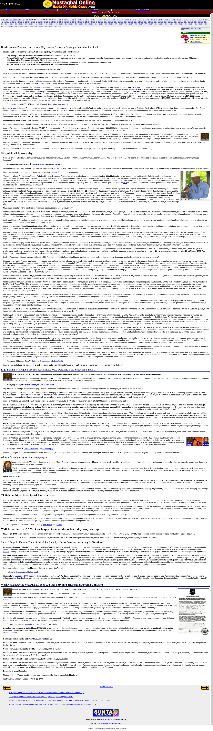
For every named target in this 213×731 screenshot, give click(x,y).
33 (138, 19)
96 (91, 22)
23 (112, 19)
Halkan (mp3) (32, 572)
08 (73, 19)
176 (142, 24)
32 (135, 19)
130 (202, 22)
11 (81, 19)
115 (152, 22)
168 (119, 24)
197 (5, 26)
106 (122, 22)
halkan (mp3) (56, 164)
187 (179, 24)
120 (169, 22)
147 (52, 24)
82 (54, 22)
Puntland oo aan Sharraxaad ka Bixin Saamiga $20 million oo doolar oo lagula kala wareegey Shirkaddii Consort (53, 704)
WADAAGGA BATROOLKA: (10, 19)
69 (21, 22)
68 (18, 22)
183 (165, 24)
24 (114, 19)
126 (189, 22)
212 (55, 26)
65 (10, 22)
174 (135, 24)
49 (177, 19)
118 (162, 22)
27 (122, 19)
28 (125, 19)
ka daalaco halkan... (33, 624)
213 (59, 26)
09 (75, 19)
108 (129, 22)
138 (22, 24)
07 (70, 19)
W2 (23, 19)
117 (159, 22)
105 (119, 22)
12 (83, 19)
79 (47, 22)
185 (172, 24)
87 (68, 22)
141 (32, 24)
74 (34, 22)
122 (175, 22)
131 (205, 22)
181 (159, 24)
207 (39, 26)
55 (193, 19)
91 (78, 22)
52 (185, 19)
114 (149, 22)
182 (162, 24)
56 (195, 19)
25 (117, 19)
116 (155, 22)
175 (139, 24)
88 (70, 22)
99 (99, 22)
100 (102, 22)
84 (60, 22)
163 (102, 24)
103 (112, 22)
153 (69, 24)
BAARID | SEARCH (106, 686)
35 (143, 19)
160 (92, 24)
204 (29, 26)
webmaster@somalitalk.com (111, 723)
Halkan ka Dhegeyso (39, 361)
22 (109, 19)
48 (174, 19)
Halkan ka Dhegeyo (15, 572)
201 (19, 26)
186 (175, 24)
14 (88, 19)
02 (60, 19)
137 (19, 24)
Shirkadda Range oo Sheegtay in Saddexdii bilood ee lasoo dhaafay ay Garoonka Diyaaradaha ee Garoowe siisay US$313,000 (59, 701)
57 (198, 19)
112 (142, 22)
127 (192, 22)
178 (149, 24)
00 (54, 19)
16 (94, 19)
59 (203, 19)
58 (201, 19)
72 (28, 22)
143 (39, 24)
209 (45, 26)
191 (192, 24)
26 (120, 19)
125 (185, 22)
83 (57, 22)
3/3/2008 (36, 87)
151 (62, 24)
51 (182, 19)
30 (130, 19)
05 (68, 19)
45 (169, 19)
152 (65, 24)
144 (42, 24)
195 (205, 24)
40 (156, 19)
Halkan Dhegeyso (39, 164)
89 (73, 22)
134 (9, 24)
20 (104, 19)
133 (5, 24)
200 (15, 26)
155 (75, 24)
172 (129, 24)
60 (206, 19)
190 (189, 24)
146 (49, 24)
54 (190, 19)
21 (107, 19)
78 (44, 22)
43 (164, 19)
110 (135, 22)
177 (145, 24)
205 (32, 26)
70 (23, 22)
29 (128, 19)
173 (132, 24)
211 (52, 26)
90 (75, 22)
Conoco (6, 552)
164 (105, 24)
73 (31, 22)
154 (72, 24)
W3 (27, 19)
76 (39, 22)
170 (122, 24)
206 (35, 26)
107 (125, 22)
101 (105, 22)
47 (172, 19)
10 (78, 19)
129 (199, 22)
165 (109, 24)
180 (155, 24)
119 (165, 22)
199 (12, 26)
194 (202, 24)
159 (89, 24)
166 (112, 24)
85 (62, 22)
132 (2, 24)
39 (154, 19)
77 (41, 22)
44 (167, 19)
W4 (30, 19)
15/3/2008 (136, 87)
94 (86, 22)
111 (139, 22)
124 (182, 22)
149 (59, 24)
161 (95, 24)
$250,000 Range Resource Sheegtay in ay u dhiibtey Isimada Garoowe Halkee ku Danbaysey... (46, 693)
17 (96, 19)
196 (2, 26)
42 (161, 19)
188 (182, 24)
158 (85, 24)
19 (101, 19)
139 (25, 24)
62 (2, 22)
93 (83, 22)
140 (29, 24)
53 (188, 19)
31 (133, 19)
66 (13, 22)
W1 (20, 19)
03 (62, 19)
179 (152, 24)
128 (195, 22)
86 (65, 22)
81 (52, 22)
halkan (64, 104)
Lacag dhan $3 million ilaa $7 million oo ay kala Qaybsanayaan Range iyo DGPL (41, 697)
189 (185, 24)
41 (159, 19)
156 (79, 24)
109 (132, 22)
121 (172, 22)
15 (91, 19)
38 (151, 19)
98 (96, 22)
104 (115, 22)
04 (65, 19)
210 (49, 26)
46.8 (125, 183)
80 (49, 22)
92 (81, 22)
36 (146, 19)
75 (36, 22)
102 (109, 22)
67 (15, 22)
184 (169, 24)
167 (115, 24)
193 (199, 24)
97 (94, 22)
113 (145, 22)
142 (35, 24)
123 (179, 22)
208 (42, 26)
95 (88, 22)
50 (180, 19)
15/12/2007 (14, 110)
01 (57, 19)
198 (9, 26)
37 (148, 19)
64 (8, 22)
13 (86, 19)
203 (25, 26)
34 (141, 19)
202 (22, 26)
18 (99, 19)
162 (99, 24)
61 (208, 19)
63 (5, 22)
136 (15, 24)
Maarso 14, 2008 (21, 576)
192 (195, 24)
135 (12, 24)
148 (55, 24)
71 (26, 22)
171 (125, 24)
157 (82, 24)
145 (45, 24)
